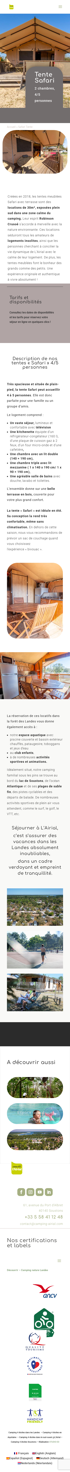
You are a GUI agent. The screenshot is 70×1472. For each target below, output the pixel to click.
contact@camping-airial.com (41, 1224)
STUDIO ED (54, 1442)
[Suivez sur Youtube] (39, 1192)
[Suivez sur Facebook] (21, 1192)
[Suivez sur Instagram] (30, 1192)
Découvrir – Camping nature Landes (27, 1270)
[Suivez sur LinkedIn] (49, 1192)
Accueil (11, 127)
